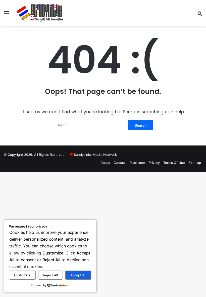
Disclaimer (137, 163)
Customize (22, 275)
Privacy (154, 163)
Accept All (78, 275)
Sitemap (194, 163)
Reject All (50, 275)
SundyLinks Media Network (95, 155)
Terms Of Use (174, 163)
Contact (120, 163)
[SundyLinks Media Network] (40, 13)
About (105, 163)
